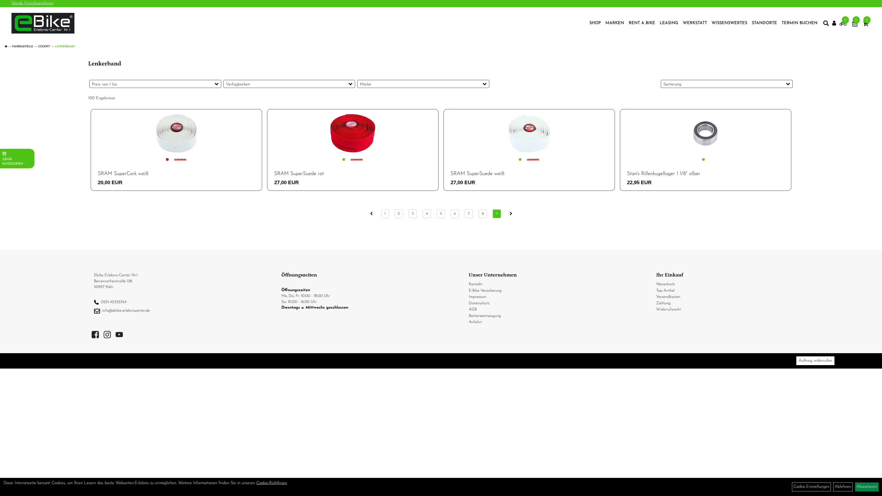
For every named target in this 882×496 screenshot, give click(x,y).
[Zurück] (371, 213)
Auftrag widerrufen (815, 361)
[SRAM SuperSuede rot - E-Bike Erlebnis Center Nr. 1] (352, 133)
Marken (614, 23)
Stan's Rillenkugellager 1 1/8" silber (663, 173)
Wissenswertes (729, 23)
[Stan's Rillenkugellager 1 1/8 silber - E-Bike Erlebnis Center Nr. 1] (705, 133)
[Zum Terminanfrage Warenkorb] (854, 25)
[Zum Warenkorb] (865, 25)
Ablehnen (843, 487)
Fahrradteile (22, 46)
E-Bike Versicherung (485, 291)
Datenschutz (479, 303)
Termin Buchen (799, 23)
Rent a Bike (642, 23)
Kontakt (475, 284)
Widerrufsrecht (668, 309)
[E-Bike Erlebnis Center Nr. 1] (42, 23)
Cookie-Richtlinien (271, 483)
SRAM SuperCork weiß (123, 173)
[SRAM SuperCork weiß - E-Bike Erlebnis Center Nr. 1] (176, 133)
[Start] (6, 46)
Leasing (669, 23)
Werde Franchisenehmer (32, 3)
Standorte (764, 23)
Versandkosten (668, 297)
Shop (595, 23)
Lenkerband (64, 46)
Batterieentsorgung (485, 316)
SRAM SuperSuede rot (299, 173)
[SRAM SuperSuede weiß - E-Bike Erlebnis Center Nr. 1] (529, 133)
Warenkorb (665, 284)
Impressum (477, 297)
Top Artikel (665, 291)
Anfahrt (475, 322)
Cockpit (44, 46)
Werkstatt (695, 23)
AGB (473, 309)
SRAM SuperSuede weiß (477, 173)
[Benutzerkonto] (834, 23)
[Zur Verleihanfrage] (843, 25)
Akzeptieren (867, 487)
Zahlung (663, 303)
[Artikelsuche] (826, 24)
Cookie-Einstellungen (811, 487)
